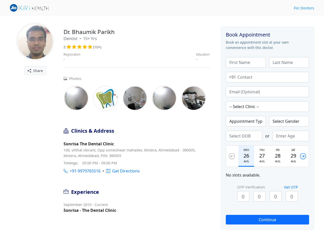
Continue (267, 219)
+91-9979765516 (84, 171)
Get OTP (291, 187)
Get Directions (125, 171)
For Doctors (304, 8)
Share (37, 70)
